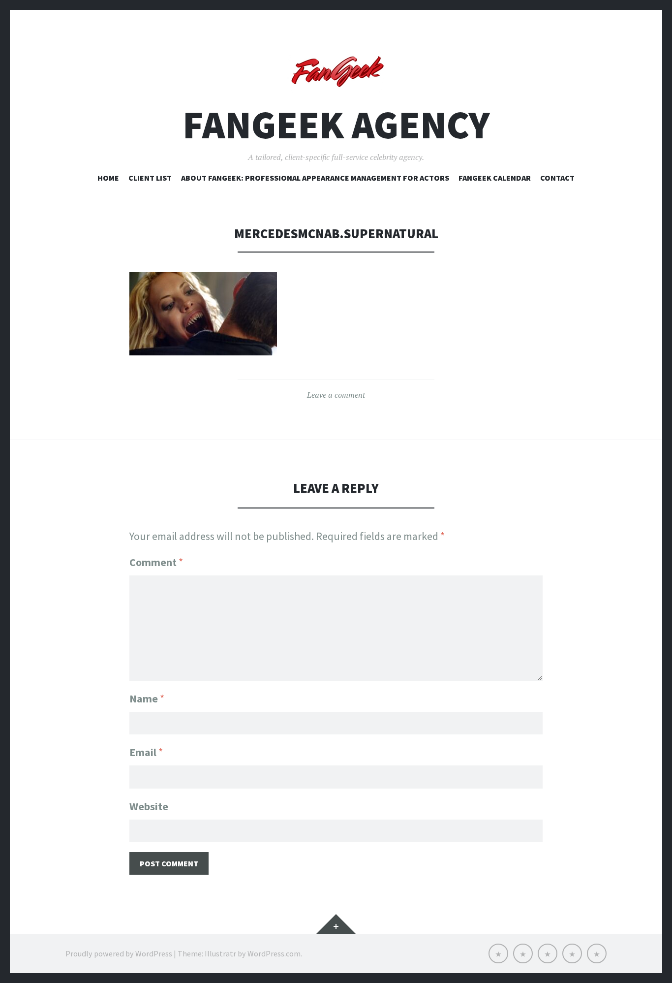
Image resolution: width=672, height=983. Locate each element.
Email (146, 752)
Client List (150, 178)
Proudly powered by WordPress (118, 953)
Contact (557, 178)
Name (146, 698)
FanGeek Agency (336, 124)
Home (108, 178)
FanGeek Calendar (494, 178)
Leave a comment (336, 394)
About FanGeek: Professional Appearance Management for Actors (315, 178)
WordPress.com (274, 953)
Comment (156, 562)
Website (148, 806)
